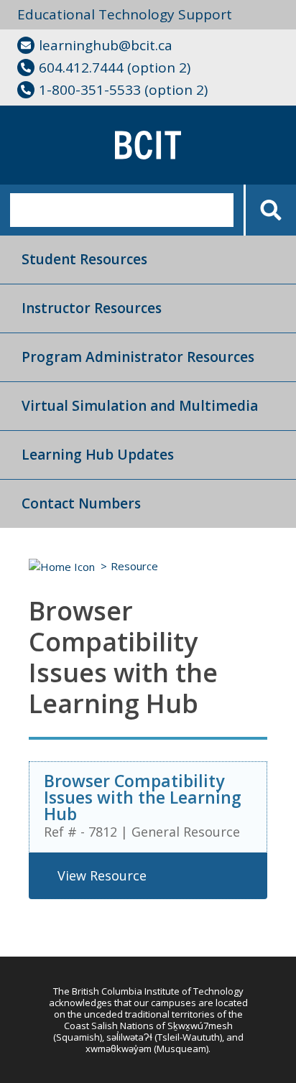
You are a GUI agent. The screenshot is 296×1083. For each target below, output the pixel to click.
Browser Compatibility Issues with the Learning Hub (142, 797)
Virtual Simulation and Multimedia (140, 405)
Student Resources (84, 259)
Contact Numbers (81, 503)
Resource (134, 566)
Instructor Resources (92, 308)
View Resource (102, 875)
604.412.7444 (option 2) (114, 67)
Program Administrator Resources (138, 357)
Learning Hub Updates (98, 454)
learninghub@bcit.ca (105, 45)
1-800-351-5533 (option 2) (123, 89)
